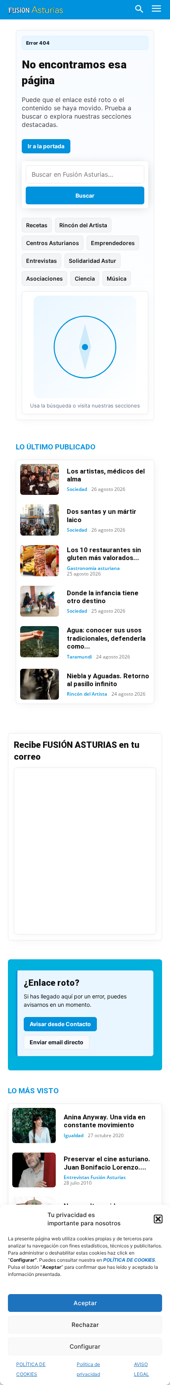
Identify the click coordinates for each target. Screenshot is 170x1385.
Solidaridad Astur (92, 260)
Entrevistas (41, 260)
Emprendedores (113, 243)
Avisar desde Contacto (60, 1024)
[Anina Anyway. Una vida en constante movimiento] (34, 1125)
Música (117, 278)
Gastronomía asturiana (93, 568)
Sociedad (77, 489)
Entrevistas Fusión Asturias (95, 1177)
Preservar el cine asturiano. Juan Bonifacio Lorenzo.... (107, 1163)
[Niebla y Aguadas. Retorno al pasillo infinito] (39, 684)
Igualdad (73, 1135)
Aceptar (85, 1303)
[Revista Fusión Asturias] (35, 9)
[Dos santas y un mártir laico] (39, 520)
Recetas (36, 225)
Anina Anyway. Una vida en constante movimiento (104, 1121)
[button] (158, 1219)
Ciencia (85, 278)
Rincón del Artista (83, 225)
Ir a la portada (46, 146)
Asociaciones (44, 278)
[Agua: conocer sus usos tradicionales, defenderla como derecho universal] (39, 641)
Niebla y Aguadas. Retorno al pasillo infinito (108, 680)
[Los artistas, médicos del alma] (39, 479)
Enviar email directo (56, 1042)
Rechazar (85, 1324)
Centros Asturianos (52, 243)
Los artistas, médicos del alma (106, 475)
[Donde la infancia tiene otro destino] (39, 601)
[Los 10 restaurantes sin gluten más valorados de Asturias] (39, 560)
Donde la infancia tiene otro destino (102, 597)
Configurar (85, 1346)
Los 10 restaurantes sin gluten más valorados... (104, 554)
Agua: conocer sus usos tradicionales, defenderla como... (106, 638)
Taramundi (79, 657)
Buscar (85, 195)
